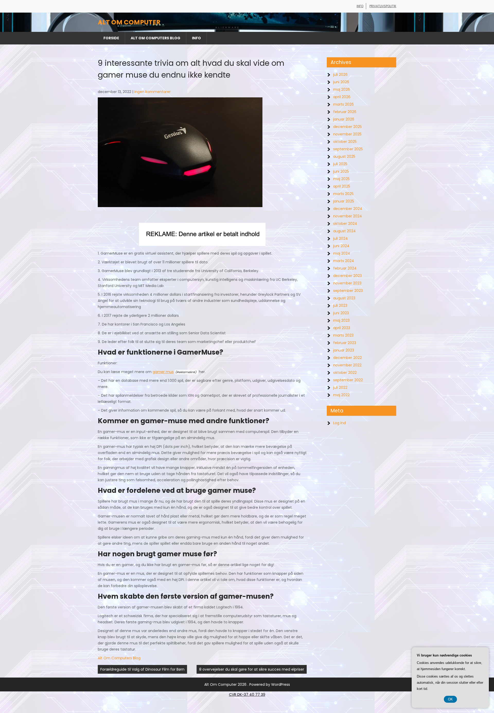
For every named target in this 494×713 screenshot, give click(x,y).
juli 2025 (340, 163)
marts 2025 (343, 193)
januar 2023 (343, 350)
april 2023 (341, 327)
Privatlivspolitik (382, 6)
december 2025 (347, 126)
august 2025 (344, 156)
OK (450, 699)
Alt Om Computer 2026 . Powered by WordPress (247, 684)
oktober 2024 (345, 223)
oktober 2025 (345, 141)
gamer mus (163, 371)
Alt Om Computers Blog (155, 38)
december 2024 (347, 208)
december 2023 (347, 275)
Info (360, 6)
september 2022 (348, 380)
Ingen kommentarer (152, 91)
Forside (111, 38)
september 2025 (348, 149)
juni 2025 (341, 171)
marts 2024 (343, 260)
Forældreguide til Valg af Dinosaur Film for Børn (142, 669)
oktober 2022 (345, 372)
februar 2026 (344, 111)
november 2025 (347, 134)
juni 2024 (341, 245)
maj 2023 (341, 320)
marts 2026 (343, 104)
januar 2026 (343, 119)
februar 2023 (344, 342)
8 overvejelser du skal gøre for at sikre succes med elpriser (251, 669)
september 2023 (348, 290)
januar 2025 (343, 201)
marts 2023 (343, 335)
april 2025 (341, 186)
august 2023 (344, 298)
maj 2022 (341, 394)
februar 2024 (345, 268)
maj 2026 (341, 89)
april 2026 (341, 96)
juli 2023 (340, 305)
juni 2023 (341, 313)
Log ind (339, 422)
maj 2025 (341, 178)
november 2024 (347, 216)
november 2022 (347, 365)
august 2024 (344, 231)
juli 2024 (340, 238)
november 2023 (347, 283)
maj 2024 (341, 253)
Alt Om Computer (129, 22)
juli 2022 (340, 387)
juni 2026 (341, 82)
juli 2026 (340, 74)
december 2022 (347, 357)
